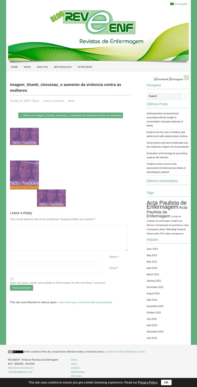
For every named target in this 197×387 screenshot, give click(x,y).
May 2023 (152, 255)
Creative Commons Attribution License (125, 351)
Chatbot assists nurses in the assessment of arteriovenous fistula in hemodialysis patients (166, 168)
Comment (109, 227)
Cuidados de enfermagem (159, 221)
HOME (14, 67)
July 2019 (152, 338)
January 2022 (154, 280)
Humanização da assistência (168, 225)
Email (112, 267)
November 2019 (155, 331)
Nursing (171, 229)
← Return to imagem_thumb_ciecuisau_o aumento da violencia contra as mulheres (70, 115)
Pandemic (181, 229)
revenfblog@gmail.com (20, 372)
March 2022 (153, 274)
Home (74, 359)
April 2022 (152, 268)
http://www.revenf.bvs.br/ (20, 368)
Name (113, 256)
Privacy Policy (147, 382)
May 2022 (152, 261)
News (27, 67)
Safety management (174, 233)
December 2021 (155, 287)
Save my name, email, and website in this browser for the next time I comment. (58, 282)
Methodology (63, 67)
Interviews (85, 67)
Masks (162, 229)
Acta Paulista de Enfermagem (167, 204)
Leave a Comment (53, 100)
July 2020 (152, 319)
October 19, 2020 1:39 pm (24, 100)
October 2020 (154, 312)
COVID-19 (176, 216)
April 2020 (152, 325)
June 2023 (152, 249)
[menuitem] (178, 4)
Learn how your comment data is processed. (85, 302)
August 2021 (153, 293)
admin (71, 100)
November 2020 (155, 306)
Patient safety (153, 233)
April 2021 (152, 300)
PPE (162, 233)
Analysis (42, 67)
